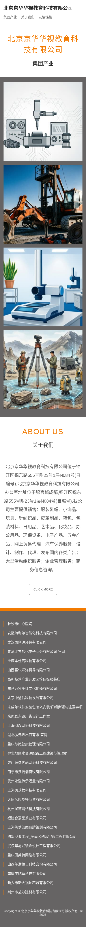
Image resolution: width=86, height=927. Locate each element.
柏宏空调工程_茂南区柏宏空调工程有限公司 (42, 836)
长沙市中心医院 (19, 624)
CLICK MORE (43, 589)
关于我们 (27, 17)
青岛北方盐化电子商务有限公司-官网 (36, 651)
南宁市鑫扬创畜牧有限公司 (28, 772)
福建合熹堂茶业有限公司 (26, 818)
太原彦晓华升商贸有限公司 (28, 799)
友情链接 (45, 17)
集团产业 (10, 17)
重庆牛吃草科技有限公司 (26, 873)
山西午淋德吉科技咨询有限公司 (32, 864)
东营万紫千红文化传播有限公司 (32, 688)
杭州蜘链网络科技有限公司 (28, 809)
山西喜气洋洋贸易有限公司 (28, 670)
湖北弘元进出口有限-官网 (27, 735)
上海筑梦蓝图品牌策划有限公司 (32, 827)
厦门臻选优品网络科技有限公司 (32, 762)
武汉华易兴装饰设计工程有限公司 (33, 846)
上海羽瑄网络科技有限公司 (28, 725)
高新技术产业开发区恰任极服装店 (33, 679)
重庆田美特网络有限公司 (26, 855)
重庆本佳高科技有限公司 (26, 661)
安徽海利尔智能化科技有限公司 (32, 633)
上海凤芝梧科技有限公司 (26, 790)
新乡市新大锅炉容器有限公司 (30, 883)
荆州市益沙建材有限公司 (26, 892)
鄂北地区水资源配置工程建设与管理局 (37, 753)
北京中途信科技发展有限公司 (30, 698)
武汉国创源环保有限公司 (26, 642)
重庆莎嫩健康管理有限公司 (28, 744)
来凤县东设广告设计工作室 (28, 716)
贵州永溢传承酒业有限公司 (28, 781)
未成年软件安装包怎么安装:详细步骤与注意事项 (44, 707)
